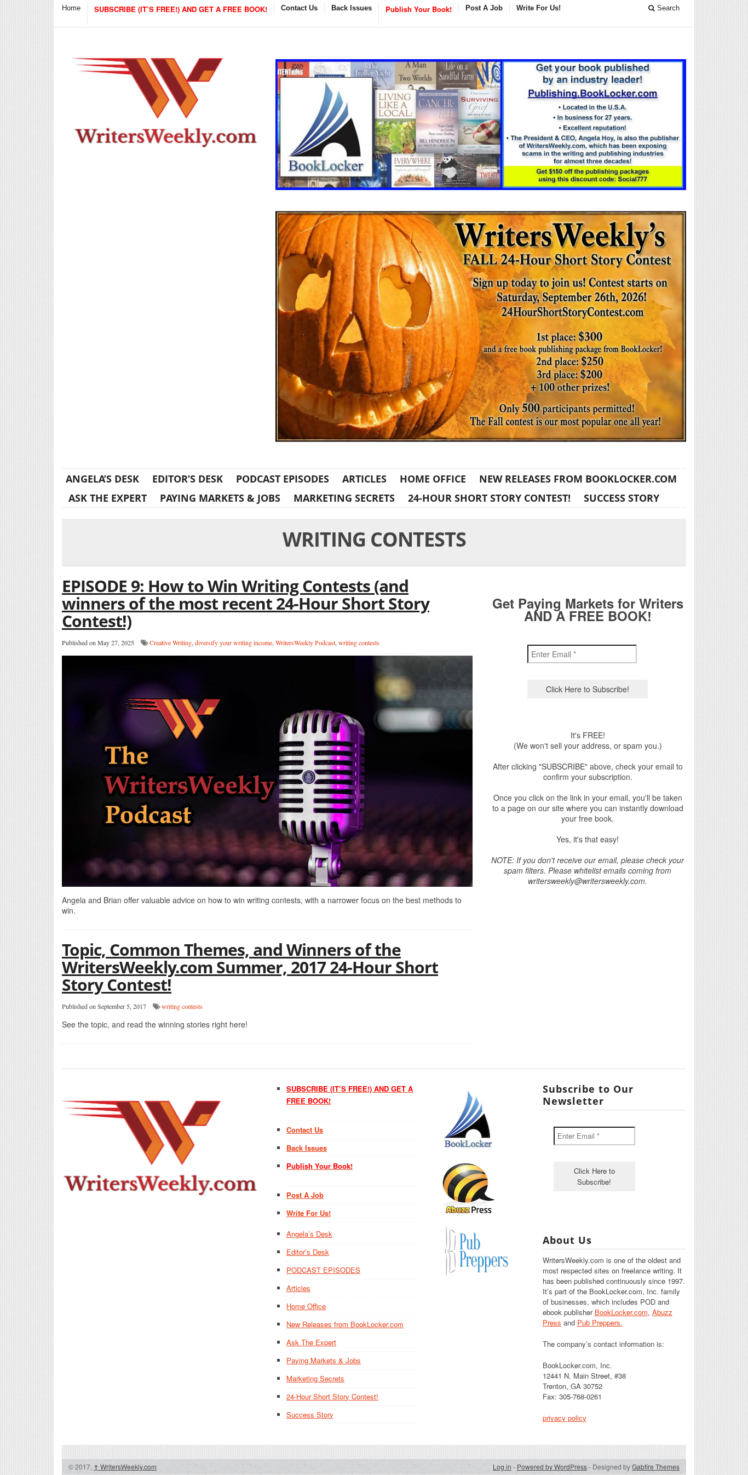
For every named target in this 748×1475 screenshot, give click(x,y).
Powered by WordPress (552, 1466)
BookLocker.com (621, 1312)
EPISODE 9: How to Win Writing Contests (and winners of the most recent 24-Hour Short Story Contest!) (245, 603)
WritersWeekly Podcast (305, 642)
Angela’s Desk (102, 478)
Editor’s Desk (187, 478)
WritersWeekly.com (125, 1466)
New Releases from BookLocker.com (578, 478)
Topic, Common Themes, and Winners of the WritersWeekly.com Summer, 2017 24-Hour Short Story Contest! (250, 967)
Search (667, 8)
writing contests (358, 642)
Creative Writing (170, 642)
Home (71, 8)
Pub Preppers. (600, 1322)
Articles (364, 478)
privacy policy (564, 1418)
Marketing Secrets (344, 497)
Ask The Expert (107, 497)
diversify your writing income (233, 642)
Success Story (621, 497)
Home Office (433, 478)
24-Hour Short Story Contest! (489, 497)
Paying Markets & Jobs (220, 497)
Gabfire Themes (656, 1466)
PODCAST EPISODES (282, 478)
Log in (502, 1466)
